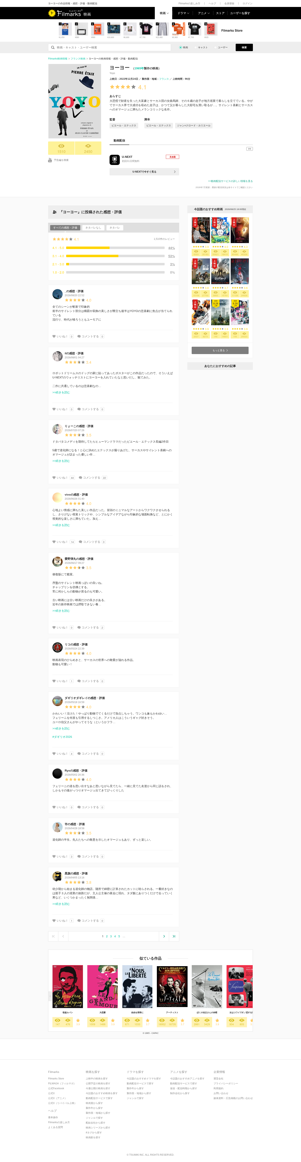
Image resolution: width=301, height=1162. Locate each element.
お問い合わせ (221, 1093)
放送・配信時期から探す (183, 1088)
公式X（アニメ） (57, 1098)
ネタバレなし (93, 227)
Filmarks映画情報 (57, 58)
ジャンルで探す (94, 1117)
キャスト (203, 47)
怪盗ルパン (68, 1012)
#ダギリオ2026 (62, 736)
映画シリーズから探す (98, 1127)
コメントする (90, 336)
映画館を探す (93, 1137)
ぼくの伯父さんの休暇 (207, 1012)
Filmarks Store (56, 1078)
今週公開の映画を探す (98, 1088)
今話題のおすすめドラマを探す (144, 1078)
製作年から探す (94, 1108)
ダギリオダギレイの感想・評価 (85, 698)
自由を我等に (137, 1012)
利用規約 (218, 1088)
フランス (164, 78)
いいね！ (62, 336)
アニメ (202, 13)
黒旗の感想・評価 (76, 873)
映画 (163, 13)
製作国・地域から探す (98, 1113)
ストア (220, 13)
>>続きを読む (61, 392)
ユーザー (223, 47)
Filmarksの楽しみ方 (189, 3)
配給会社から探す (95, 1122)
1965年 (139, 68)
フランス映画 (78, 58)
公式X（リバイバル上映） (62, 1103)
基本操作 (53, 1117)
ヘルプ (212, 3)
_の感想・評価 (74, 291)
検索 (244, 47)
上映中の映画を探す (97, 1078)
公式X (51, 1093)
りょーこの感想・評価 (79, 426)
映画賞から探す (94, 1103)
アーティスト (172, 1012)
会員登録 (229, 3)
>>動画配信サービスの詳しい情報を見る (230, 181)
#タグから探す (94, 1132)
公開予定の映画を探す (98, 1083)
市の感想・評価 (75, 824)
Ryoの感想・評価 (76, 770)
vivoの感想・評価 (76, 494)
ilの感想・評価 (74, 353)
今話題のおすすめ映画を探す (102, 1093)
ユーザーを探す (240, 13)
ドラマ (182, 13)
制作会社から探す (180, 1093)
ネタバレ (115, 227)
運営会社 (218, 1078)
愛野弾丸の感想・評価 (79, 558)
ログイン (247, 3)
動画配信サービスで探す (99, 1098)
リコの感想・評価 (76, 644)
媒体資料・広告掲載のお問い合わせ (233, 1098)
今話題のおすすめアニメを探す (187, 1078)
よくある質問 (55, 1127)
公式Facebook (56, 1088)
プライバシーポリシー (226, 1083)
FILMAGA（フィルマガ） (62, 1083)
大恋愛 (103, 1012)
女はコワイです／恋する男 (242, 1012)
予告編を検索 (61, 160)
